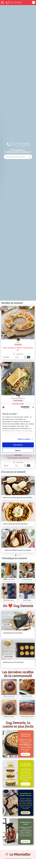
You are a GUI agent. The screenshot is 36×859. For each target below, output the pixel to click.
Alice (18, 342)
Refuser (18, 450)
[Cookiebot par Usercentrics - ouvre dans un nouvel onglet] (21, 407)
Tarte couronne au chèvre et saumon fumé (18, 348)
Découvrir (25, 754)
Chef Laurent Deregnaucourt (18, 398)
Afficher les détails (23, 439)
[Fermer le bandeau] (33, 407)
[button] (2, 2)
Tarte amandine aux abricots (17, 458)
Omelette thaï (17, 404)
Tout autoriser (18, 445)
